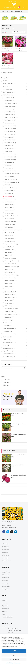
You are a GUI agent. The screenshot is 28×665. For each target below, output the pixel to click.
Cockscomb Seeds (9, 148)
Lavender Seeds (9, 210)
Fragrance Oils (7, 320)
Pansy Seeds (8, 247)
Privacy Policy (5, 608)
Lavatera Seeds (9, 207)
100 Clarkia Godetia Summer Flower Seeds (7, 49)
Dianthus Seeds (9, 176)
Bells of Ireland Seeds (10, 117)
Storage (5, 345)
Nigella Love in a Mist (10, 244)
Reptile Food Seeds (8, 342)
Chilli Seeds (5, 546)
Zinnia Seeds (8, 317)
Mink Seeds (8, 235)
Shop (3, 614)
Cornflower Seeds (9, 159)
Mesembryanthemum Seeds (12, 230)
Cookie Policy (10, 663)
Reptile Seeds (5, 577)
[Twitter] (7, 531)
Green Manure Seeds (8, 328)
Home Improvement (8, 334)
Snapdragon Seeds (10, 280)
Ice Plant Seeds (9, 202)
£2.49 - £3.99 (6, 382)
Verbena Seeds (9, 303)
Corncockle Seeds (9, 157)
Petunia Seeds (8, 252)
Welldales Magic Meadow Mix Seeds (18, 454)
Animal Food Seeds (8, 83)
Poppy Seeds (8, 269)
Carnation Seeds (9, 134)
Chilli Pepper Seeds (8, 92)
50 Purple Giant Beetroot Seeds (18, 475)
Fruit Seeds (6, 323)
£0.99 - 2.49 (6, 379)
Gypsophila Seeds (9, 199)
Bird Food (5, 86)
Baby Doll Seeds (9, 112)
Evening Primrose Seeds (11, 182)
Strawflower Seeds (9, 292)
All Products (5, 544)
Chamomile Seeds (9, 140)
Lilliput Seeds (8, 213)
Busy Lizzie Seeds (9, 128)
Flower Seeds (9, 11)
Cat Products (6, 89)
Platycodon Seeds (9, 258)
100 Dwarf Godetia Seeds (20, 49)
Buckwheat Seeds (9, 126)
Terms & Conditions (7, 617)
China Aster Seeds (9, 142)
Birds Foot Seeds (9, 120)
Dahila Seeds (8, 165)
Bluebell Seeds (8, 123)
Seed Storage (5, 583)
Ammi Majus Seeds (10, 103)
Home (2, 11)
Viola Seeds (8, 306)
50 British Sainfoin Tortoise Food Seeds (18, 434)
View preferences (14, 659)
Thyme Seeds (8, 300)
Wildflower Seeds (7, 356)
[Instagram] (11, 531)
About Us (4, 600)
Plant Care (6, 339)
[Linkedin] (15, 531)
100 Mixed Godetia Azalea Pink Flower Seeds (7, 65)
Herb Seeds (6, 331)
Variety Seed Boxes (8, 348)
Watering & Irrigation (8, 353)
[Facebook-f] (3, 531)
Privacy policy (17, 663)
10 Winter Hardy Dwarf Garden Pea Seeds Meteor (18, 424)
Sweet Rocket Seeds (10, 297)
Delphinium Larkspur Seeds (12, 173)
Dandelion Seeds (9, 171)
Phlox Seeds (8, 255)
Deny (14, 655)
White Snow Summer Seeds (12, 314)
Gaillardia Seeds (9, 190)
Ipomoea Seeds (9, 204)
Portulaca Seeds (9, 272)
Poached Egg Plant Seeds (11, 261)
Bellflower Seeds (9, 114)
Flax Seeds (7, 185)
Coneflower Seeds (9, 154)
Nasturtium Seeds (9, 238)
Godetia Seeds (8, 196)
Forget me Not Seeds (10, 187)
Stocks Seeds (8, 289)
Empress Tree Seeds (10, 179)
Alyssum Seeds (9, 100)
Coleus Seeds (8, 151)
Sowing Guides (6, 586)
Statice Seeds (8, 286)
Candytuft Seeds (9, 131)
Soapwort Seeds (9, 283)
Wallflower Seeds (9, 311)
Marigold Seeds (9, 224)
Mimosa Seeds (8, 232)
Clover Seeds (8, 145)
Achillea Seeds (8, 97)
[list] (3, 32)
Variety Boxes (5, 589)
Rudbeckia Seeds (9, 278)
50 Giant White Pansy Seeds (17, 465)
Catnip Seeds (8, 137)
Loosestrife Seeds (9, 221)
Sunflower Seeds (9, 294)
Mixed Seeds (6, 337)
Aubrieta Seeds (9, 109)
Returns (4, 611)
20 (8, 28)
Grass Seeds (6, 325)
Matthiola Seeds (9, 227)
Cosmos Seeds (8, 162)
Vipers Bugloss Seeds (10, 308)
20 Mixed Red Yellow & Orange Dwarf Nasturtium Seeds (18, 413)
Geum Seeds (8, 193)
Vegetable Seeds (7, 351)
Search (25, 368)
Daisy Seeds (8, 168)
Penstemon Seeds (9, 249)
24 (11, 28)
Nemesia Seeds (9, 241)
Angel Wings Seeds (10, 106)
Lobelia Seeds (8, 218)
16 (6, 28)
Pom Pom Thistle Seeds (11, 266)
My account (5, 606)
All (13, 28)
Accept (14, 651)
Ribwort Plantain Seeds (11, 275)
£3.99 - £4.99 (6, 385)
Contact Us (5, 603)
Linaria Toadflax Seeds (10, 216)
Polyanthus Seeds (9, 263)
